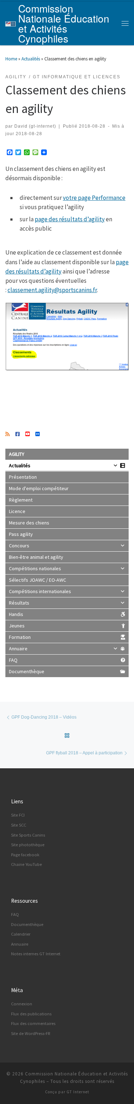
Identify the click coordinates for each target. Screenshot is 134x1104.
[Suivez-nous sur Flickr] (37, 434)
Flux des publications (31, 1013)
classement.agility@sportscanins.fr (52, 290)
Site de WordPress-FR (30, 1033)
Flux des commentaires (33, 1023)
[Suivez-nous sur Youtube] (27, 434)
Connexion (21, 1003)
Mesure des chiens (29, 522)
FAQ (13, 660)
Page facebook (25, 854)
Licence (17, 511)
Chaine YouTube (26, 864)
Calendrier (20, 934)
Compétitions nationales (35, 568)
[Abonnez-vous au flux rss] (7, 434)
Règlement (21, 500)
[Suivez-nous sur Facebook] (17, 434)
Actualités (30, 59)
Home (11, 59)
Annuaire (18, 648)
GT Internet (77, 1091)
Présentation (23, 477)
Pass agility (21, 534)
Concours (19, 545)
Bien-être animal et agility (36, 557)
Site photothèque (27, 844)
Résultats (19, 603)
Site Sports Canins (28, 835)
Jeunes (17, 625)
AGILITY (16, 454)
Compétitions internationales (40, 591)
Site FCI (18, 815)
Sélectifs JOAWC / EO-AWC (37, 580)
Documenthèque (26, 671)
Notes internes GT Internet (35, 953)
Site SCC (18, 825)
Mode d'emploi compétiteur (39, 488)
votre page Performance (94, 198)
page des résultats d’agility (70, 219)
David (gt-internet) (35, 126)
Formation (20, 637)
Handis (16, 614)
